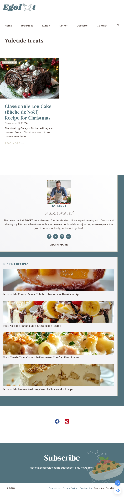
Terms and (99, 488)
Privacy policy (70, 488)
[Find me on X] (55, 236)
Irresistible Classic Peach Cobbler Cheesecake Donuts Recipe (41, 294)
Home (8, 25)
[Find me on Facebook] (49, 236)
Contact (102, 25)
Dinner (63, 25)
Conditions (112, 488)
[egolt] (20, 7)
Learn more (59, 244)
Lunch (46, 25)
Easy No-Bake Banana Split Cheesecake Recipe (32, 326)
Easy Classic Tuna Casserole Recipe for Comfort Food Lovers (41, 357)
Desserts (82, 25)
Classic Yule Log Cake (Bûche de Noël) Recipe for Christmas (28, 112)
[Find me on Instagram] (62, 236)
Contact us (54, 488)
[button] (118, 25)
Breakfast (27, 25)
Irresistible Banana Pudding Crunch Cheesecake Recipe (38, 389)
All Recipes (10, 62)
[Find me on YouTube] (68, 236)
